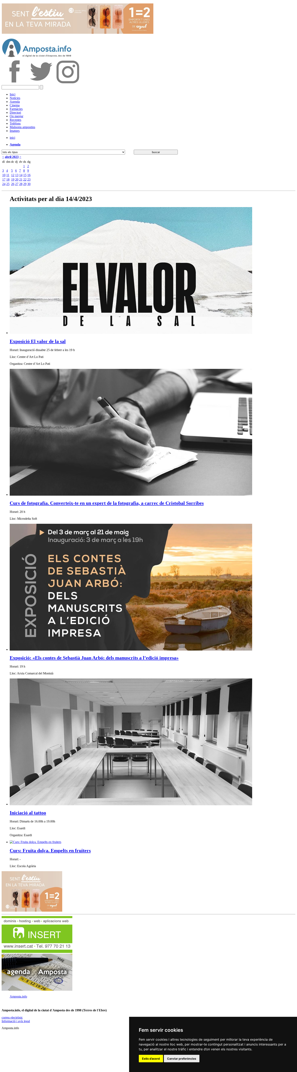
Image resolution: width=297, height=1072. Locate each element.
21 (20, 179)
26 (12, 184)
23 (29, 179)
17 (3, 179)
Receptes (15, 120)
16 (29, 175)
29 (24, 184)
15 (24, 175)
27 (16, 184)
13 (16, 175)
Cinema (15, 105)
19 (12, 179)
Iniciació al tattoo (28, 812)
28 (20, 184)
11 (7, 175)
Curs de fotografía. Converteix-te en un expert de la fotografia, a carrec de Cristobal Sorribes (107, 503)
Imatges (15, 130)
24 (3, 184)
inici (12, 137)
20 (16, 179)
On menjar (16, 116)
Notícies (15, 98)
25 (7, 184)
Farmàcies (16, 109)
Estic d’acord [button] (151, 1058)
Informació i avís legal (16, 1021)
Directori (15, 112)
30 (29, 184)
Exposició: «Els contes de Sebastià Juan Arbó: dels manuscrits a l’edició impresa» (94, 657)
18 (7, 179)
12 (12, 175)
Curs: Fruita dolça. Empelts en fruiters (50, 850)
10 (3, 175)
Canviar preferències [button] (181, 1058)
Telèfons (15, 123)
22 (24, 179)
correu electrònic (12, 1017)
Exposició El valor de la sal (38, 341)
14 (20, 175)
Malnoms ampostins (22, 127)
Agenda (15, 101)
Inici (12, 94)
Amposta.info (18, 996)
